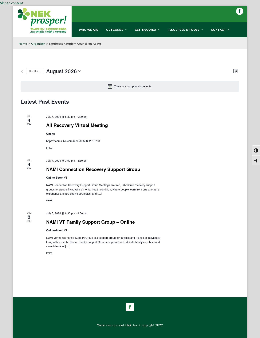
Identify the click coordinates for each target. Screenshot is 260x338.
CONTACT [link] (218, 29)
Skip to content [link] (11, 3)
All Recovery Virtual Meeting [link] (77, 125)
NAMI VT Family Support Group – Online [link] (90, 222)
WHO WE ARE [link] (88, 29)
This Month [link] (34, 71)
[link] (42, 32)
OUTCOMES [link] (114, 29)
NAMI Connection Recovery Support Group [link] (93, 169)
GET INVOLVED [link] (145, 29)
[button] (239, 11)
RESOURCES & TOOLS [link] (183, 29)
